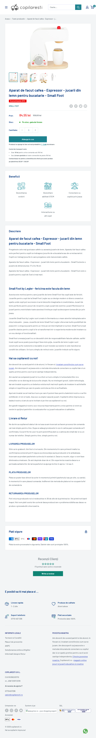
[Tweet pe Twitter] (80, 106)
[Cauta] (78, 7)
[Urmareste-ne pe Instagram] (11, 710)
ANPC (7, 646)
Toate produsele (18, 19)
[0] (92, 7)
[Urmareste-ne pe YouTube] (21, 710)
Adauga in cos (28, 139)
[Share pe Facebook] (71, 106)
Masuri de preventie (13, 642)
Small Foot (14, 106)
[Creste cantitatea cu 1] (35, 130)
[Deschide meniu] (6, 7)
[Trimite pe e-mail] (85, 106)
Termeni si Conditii (13, 638)
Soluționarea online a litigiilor (17, 650)
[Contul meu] (87, 7)
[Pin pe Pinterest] (76, 106)
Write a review (48, 573)
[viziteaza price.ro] (41, 710)
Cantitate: (13, 130)
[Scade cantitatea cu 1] (22, 130)
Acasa (7, 19)
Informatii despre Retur (15, 654)
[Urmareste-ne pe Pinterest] (16, 710)
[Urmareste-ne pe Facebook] (6, 710)
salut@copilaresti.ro (14, 695)
